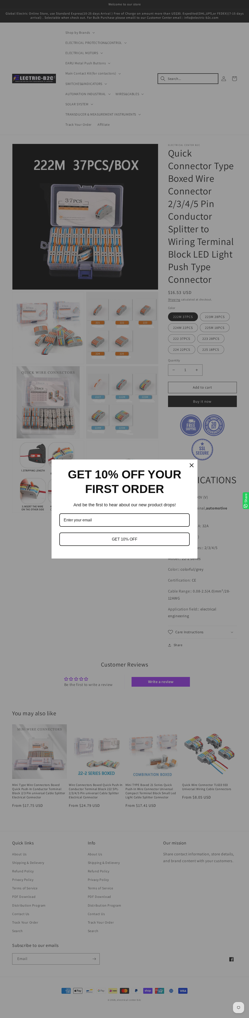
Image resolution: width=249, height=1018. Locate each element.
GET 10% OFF (124, 539)
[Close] (191, 465)
